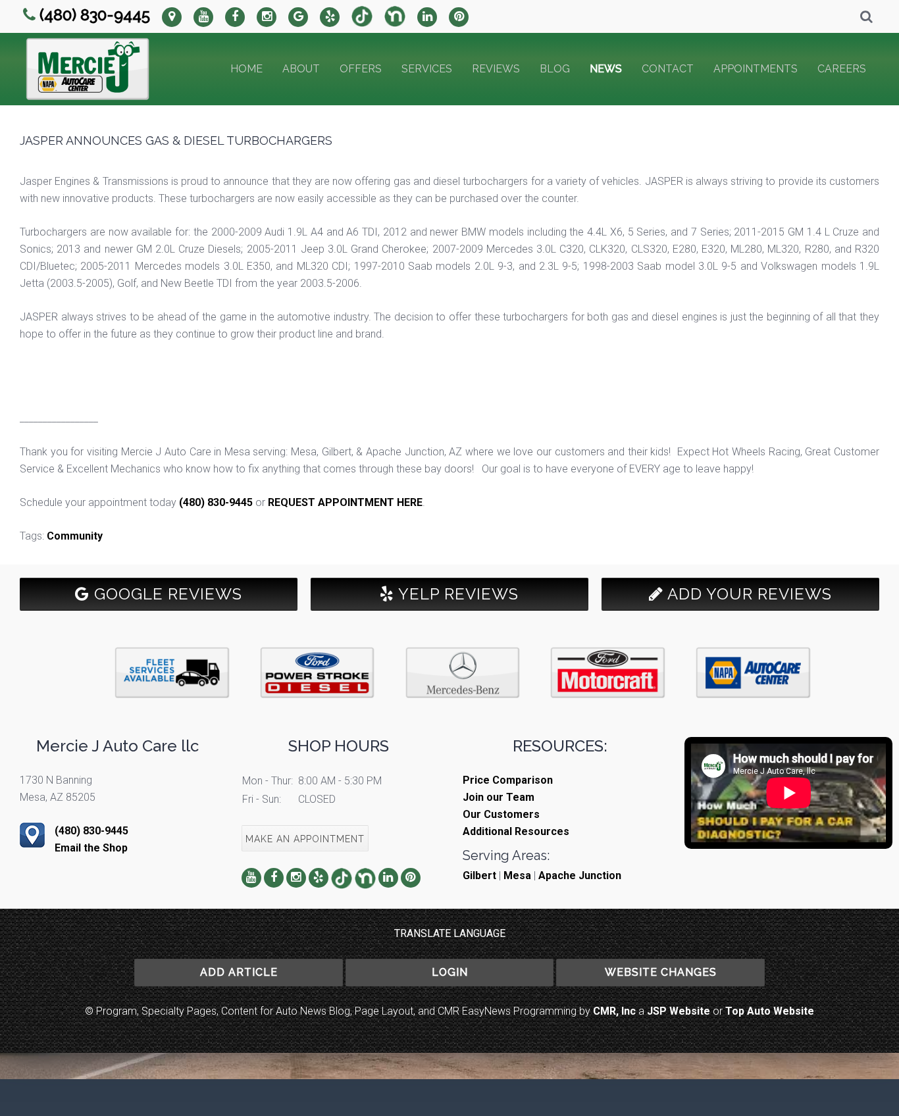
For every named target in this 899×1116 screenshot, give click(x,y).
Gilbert (479, 875)
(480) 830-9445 (95, 14)
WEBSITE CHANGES (661, 972)
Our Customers (501, 814)
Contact (668, 69)
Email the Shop (91, 848)
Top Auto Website (769, 1011)
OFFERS (361, 69)
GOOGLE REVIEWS (166, 593)
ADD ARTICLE (239, 972)
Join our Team (498, 797)
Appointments (755, 69)
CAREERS (841, 69)
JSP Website (678, 1011)
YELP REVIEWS (456, 593)
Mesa (517, 875)
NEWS (606, 69)
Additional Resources (516, 831)
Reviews (496, 69)
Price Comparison (508, 780)
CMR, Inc (614, 1011)
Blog (555, 69)
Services (426, 69)
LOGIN (450, 972)
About (301, 69)
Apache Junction (579, 875)
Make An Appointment (305, 839)
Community (75, 536)
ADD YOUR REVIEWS (747, 593)
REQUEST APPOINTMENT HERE (345, 502)
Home (246, 69)
